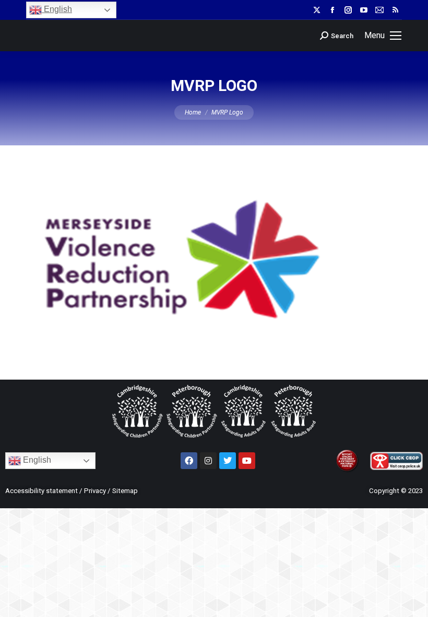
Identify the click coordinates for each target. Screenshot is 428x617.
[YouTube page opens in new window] (364, 10)
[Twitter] (227, 460)
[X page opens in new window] (317, 10)
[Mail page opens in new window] (379, 10)
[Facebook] (189, 460)
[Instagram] (208, 460)
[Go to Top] (412, 601)
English (57, 9)
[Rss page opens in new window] (395, 10)
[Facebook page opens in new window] (332, 10)
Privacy (95, 491)
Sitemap (125, 491)
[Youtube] (247, 460)
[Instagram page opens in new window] (348, 10)
